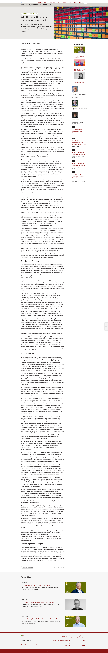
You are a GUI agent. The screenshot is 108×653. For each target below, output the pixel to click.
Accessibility (46, 651)
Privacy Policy (66, 651)
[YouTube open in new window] (81, 636)
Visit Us (29, 644)
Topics (51, 5)
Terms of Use (74, 651)
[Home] (22, 635)
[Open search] (85, 2)
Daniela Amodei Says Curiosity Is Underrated (79, 81)
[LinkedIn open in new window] (85, 636)
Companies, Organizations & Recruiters (61, 640)
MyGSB (84, 645)
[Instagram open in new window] (78, 636)
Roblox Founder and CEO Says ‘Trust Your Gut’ (39, 602)
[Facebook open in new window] (74, 636)
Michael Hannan (75, 119)
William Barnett (75, 92)
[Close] (104, 326)
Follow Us (64, 636)
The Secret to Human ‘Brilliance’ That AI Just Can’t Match (79, 56)
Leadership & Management (29, 13)
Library (84, 640)
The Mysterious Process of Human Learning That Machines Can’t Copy (79, 69)
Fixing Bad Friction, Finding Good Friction (37, 585)
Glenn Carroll (75, 106)
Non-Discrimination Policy (55, 651)
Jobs (85, 643)
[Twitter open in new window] (70, 636)
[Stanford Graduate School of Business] (25, 2)
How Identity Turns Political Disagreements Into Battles (41, 619)
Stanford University (83, 651)
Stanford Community (65, 643)
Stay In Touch (35, 644)
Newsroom (67, 645)
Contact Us (23, 644)
